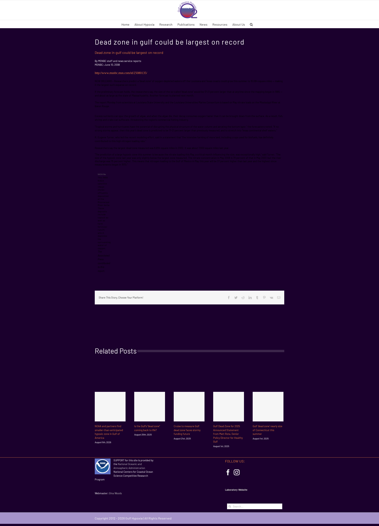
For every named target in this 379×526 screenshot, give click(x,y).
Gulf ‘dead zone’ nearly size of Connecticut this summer (267, 430)
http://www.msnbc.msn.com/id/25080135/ (121, 73)
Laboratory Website (236, 489)
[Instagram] (237, 472)
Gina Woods (115, 493)
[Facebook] (228, 472)
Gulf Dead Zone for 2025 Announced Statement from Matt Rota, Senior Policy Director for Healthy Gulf (228, 434)
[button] (251, 24)
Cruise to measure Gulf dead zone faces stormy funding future (187, 430)
